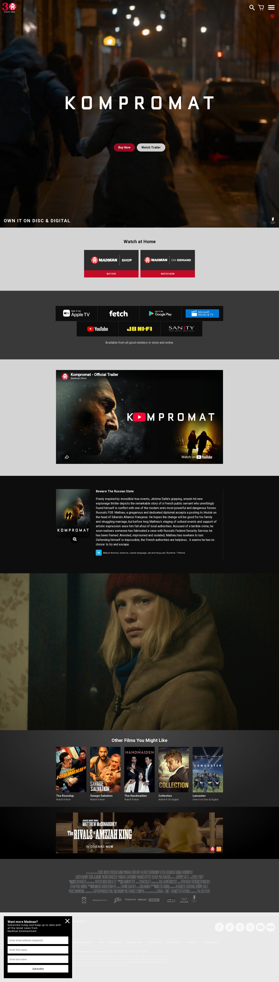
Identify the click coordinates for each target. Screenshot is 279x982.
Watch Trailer (151, 147)
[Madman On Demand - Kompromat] (167, 260)
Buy (124, 147)
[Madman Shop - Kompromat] (111, 260)
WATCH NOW (167, 274)
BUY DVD (111, 274)
